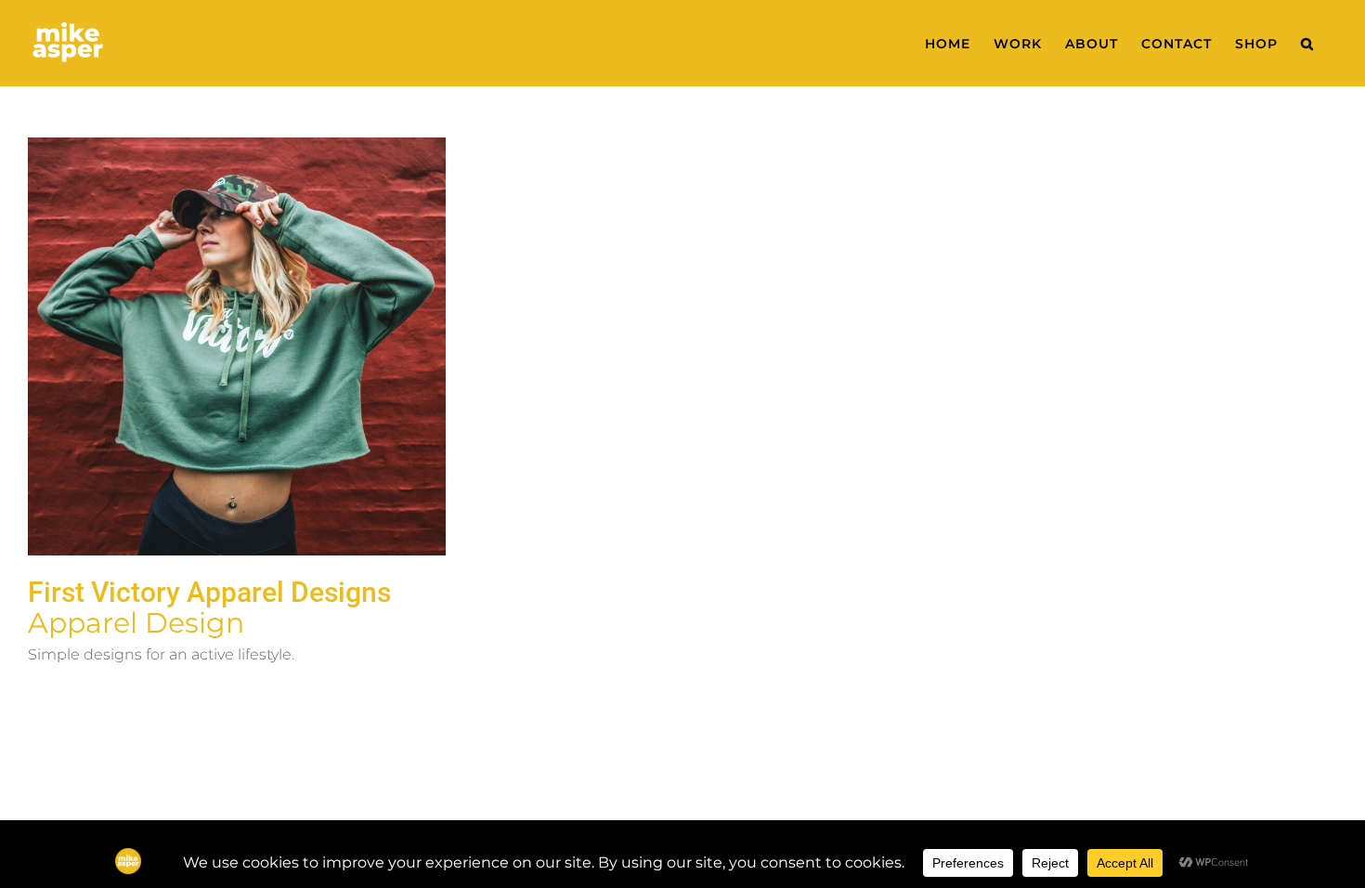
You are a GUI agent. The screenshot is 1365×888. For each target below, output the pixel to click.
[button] (1307, 43)
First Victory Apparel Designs (209, 592)
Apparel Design (136, 623)
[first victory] (237, 346)
